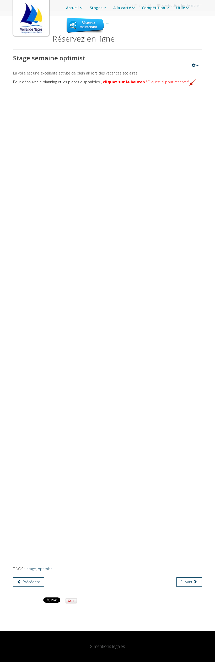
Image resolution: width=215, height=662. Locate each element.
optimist (45, 568)
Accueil (72, 7)
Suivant (187, 581)
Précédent (31, 581)
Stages (96, 7)
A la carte (122, 7)
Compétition (153, 7)
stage (31, 568)
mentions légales (109, 646)
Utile (180, 7)
